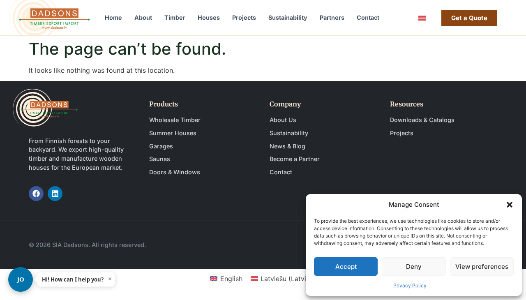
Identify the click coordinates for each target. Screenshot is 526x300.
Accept (346, 266)
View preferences (481, 266)
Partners (332, 17)
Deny (414, 266)
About (143, 17)
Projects (244, 17)
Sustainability (287, 17)
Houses (209, 17)
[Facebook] (36, 193)
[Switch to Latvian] (422, 17)
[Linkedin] (55, 193)
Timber (174, 17)
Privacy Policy (410, 285)
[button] (509, 205)
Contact (368, 17)
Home (113, 17)
